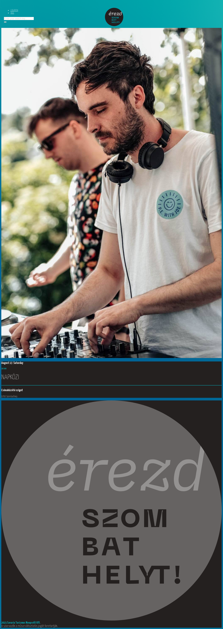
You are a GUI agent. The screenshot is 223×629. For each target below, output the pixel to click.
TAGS (12, 13)
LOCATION (14, 10)
